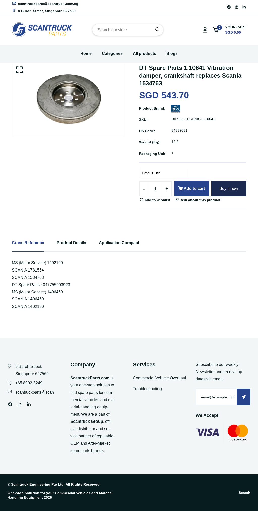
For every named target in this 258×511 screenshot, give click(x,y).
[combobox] (127, 30)
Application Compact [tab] (119, 243)
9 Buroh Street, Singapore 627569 (46, 11)
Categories (112, 53)
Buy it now (228, 188)
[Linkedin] (244, 7)
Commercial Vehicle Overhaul (159, 378)
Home (86, 53)
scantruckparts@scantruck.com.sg (47, 4)
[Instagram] (237, 7)
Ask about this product (200, 200)
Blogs (172, 53)
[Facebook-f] (229, 7)
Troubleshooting (147, 389)
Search (244, 493)
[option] (68, 99)
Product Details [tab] (71, 243)
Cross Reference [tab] (28, 243)
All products (144, 53)
